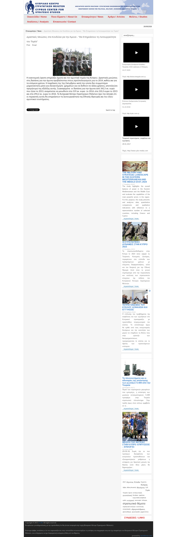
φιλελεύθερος (127, 512)
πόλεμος (144, 500)
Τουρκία (125, 493)
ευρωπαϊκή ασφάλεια (139, 497)
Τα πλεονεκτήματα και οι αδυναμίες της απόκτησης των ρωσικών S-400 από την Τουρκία (136, 381)
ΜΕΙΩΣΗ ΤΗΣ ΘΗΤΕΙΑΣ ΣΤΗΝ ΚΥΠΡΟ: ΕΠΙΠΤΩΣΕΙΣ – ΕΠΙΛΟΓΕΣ (136, 444)
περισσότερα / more (131, 219)
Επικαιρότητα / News (92, 17)
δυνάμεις (135, 495)
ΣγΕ (147, 487)
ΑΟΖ (124, 482)
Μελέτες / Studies (138, 17)
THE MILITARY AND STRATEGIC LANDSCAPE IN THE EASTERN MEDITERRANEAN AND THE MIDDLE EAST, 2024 (135, 177)
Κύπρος (144, 485)
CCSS (40, 523)
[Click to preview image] (72, 75)
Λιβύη (124, 487)
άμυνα (130, 493)
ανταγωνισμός (137, 493)
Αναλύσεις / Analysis (38, 21)
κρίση (124, 500)
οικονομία (138, 500)
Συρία (148, 490)
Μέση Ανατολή (131, 487)
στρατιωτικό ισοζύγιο (129, 506)
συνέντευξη (140, 506)
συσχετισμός (127, 509)
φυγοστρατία (136, 512)
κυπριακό (130, 500)
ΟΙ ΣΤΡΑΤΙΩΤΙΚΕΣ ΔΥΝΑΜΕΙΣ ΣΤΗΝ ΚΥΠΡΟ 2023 (134, 244)
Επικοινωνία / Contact (64, 21)
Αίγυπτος (129, 482)
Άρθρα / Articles (116, 17)
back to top (110, 110)
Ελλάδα (137, 482)
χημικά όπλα (144, 512)
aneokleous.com (146, 536)
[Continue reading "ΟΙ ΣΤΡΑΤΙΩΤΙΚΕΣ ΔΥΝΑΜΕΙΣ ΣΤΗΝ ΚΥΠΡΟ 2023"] (135, 231)
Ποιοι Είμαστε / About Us (64, 17)
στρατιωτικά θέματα (134, 503)
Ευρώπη (143, 482)
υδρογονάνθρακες (138, 509)
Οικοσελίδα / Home (37, 17)
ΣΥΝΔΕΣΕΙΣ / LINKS (134, 518)
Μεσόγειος (141, 488)
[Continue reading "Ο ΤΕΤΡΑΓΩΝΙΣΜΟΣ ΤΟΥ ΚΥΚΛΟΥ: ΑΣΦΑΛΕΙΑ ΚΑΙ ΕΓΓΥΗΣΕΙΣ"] (135, 297)
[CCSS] (38, 7)
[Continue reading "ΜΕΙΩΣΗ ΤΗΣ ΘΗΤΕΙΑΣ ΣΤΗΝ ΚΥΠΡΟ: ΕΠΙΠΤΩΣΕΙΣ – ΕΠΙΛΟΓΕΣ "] (135, 426)
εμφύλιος (141, 495)
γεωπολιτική (127, 495)
